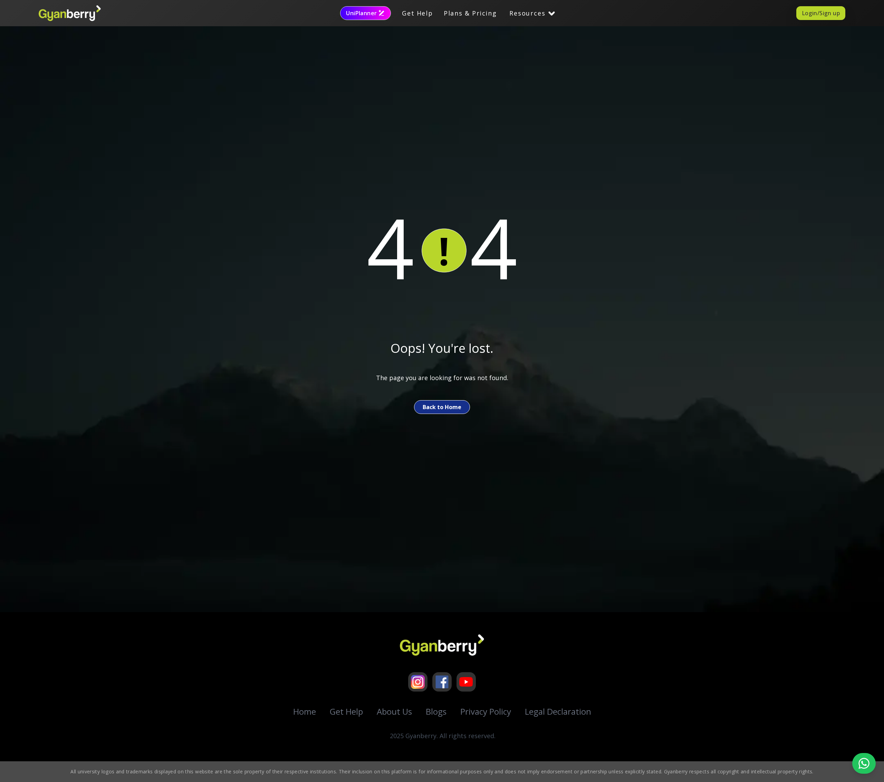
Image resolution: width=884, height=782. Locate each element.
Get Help (417, 13)
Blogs (436, 711)
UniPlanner (361, 13)
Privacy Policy (485, 711)
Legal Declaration (558, 711)
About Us (394, 711)
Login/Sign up (821, 13)
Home (304, 711)
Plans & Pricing (470, 13)
